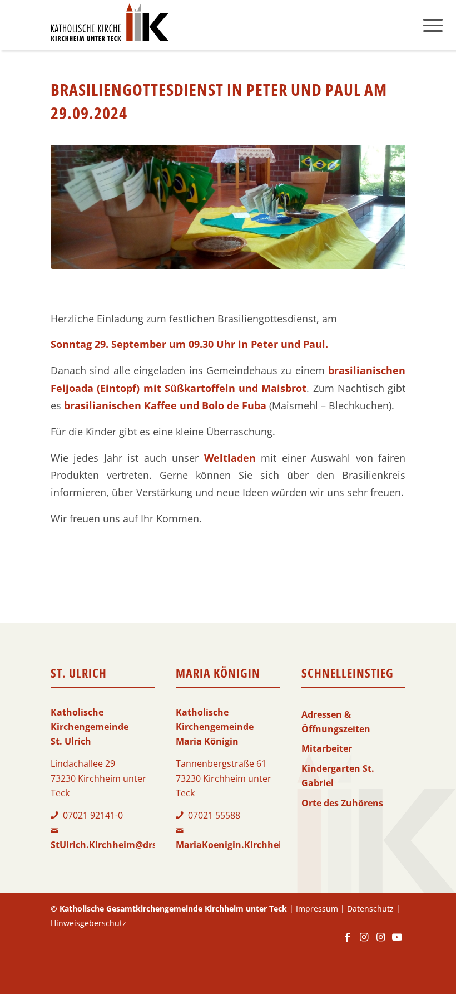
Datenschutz (370, 908)
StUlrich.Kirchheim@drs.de (110, 845)
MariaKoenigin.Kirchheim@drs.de (250, 845)
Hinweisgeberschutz (88, 923)
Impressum (317, 908)
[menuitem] (433, 25)
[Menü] (433, 25)
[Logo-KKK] (109, 25)
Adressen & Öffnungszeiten (335, 721)
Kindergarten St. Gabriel (337, 775)
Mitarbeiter (326, 748)
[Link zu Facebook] (347, 942)
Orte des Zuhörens (342, 803)
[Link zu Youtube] (397, 942)
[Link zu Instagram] (363, 942)
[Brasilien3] (228, 207)
